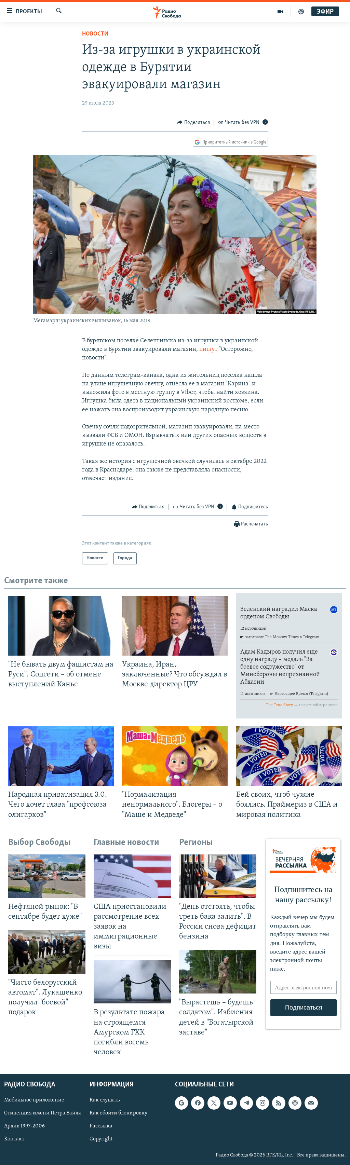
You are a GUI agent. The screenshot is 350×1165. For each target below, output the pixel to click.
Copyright (101, 1139)
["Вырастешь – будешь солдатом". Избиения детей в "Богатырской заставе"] (217, 971)
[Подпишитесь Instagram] (262, 1102)
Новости (95, 34)
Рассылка (101, 1126)
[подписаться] (311, 1102)
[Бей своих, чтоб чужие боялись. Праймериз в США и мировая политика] (289, 756)
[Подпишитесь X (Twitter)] (213, 1102)
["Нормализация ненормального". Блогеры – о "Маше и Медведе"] (175, 756)
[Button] (193, 122)
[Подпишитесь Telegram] (246, 1102)
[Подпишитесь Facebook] (197, 1102)
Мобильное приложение (34, 1100)
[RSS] (278, 1102)
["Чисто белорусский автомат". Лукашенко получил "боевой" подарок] (46, 952)
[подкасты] (301, 11)
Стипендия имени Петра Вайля (42, 1113)
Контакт (14, 1139)
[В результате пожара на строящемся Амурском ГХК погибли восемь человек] (132, 981)
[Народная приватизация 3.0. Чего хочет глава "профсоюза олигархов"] (61, 756)
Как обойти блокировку (118, 1113)
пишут (209, 349)
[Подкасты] (294, 1102)
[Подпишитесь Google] (181, 1102)
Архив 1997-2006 (24, 1126)
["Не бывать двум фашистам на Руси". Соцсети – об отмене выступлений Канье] (61, 626)
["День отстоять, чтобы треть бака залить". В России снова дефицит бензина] (217, 876)
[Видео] (280, 11)
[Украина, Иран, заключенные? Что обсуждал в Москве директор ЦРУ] (175, 626)
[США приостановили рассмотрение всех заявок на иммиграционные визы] (132, 876)
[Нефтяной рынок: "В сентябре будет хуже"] (46, 876)
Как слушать (105, 1100)
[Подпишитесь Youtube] (230, 1102)
